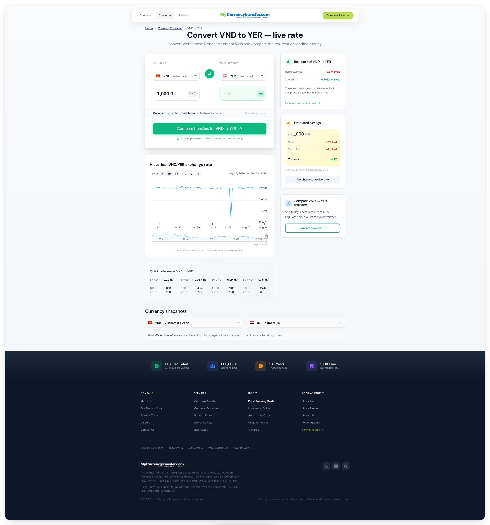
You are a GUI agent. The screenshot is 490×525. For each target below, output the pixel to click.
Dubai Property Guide (261, 401)
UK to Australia (311, 422)
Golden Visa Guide (259, 415)
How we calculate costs (300, 103)
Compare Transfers (205, 401)
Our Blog (253, 429)
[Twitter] (326, 466)
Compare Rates (336, 15)
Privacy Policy (175, 448)
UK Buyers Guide (258, 422)
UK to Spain (309, 401)
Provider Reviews (204, 415)
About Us (146, 401)
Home (149, 28)
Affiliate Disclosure (217, 448)
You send (160, 63)
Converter (165, 15)
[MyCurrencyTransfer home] (245, 15)
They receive (229, 63)
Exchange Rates (204, 422)
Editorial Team (149, 415)
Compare (145, 15)
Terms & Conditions (151, 448)
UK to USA (308, 415)
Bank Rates (201, 429)
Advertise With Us (242, 448)
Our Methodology (151, 408)
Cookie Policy (195, 448)
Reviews (184, 15)
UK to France (310, 408)
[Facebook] (346, 466)
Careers (145, 422)
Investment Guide (259, 408)
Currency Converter (170, 28)
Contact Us (147, 429)
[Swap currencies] (209, 73)
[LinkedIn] (336, 466)
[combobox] (176, 76)
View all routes (311, 429)
